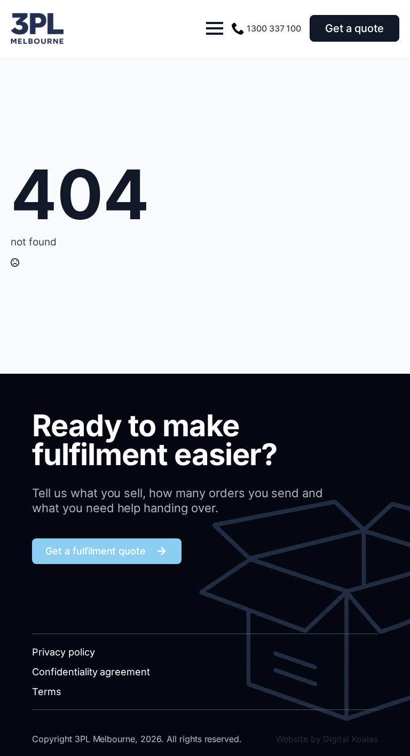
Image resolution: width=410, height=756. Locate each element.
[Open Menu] (214, 28)
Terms (46, 691)
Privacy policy (63, 652)
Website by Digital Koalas (327, 739)
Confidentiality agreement (91, 671)
